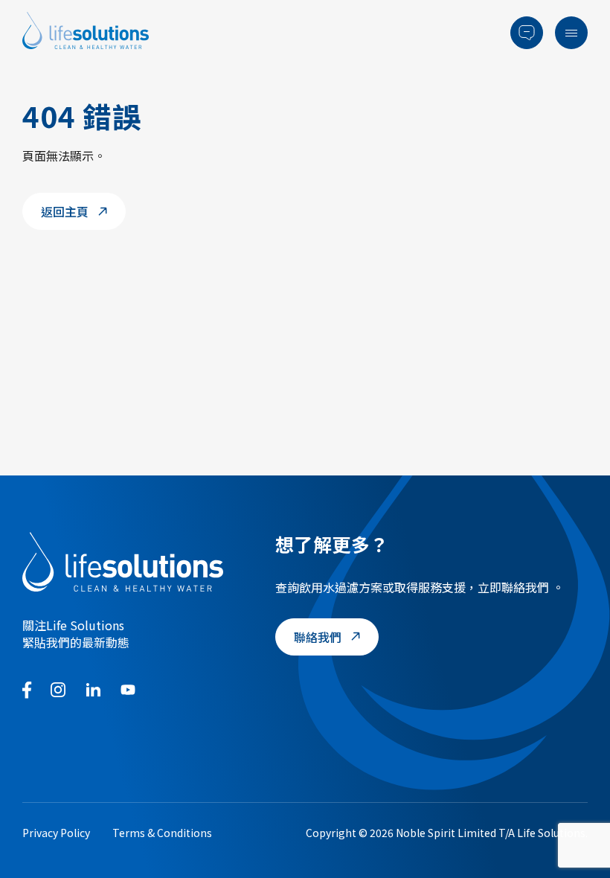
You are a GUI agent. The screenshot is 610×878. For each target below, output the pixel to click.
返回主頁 (65, 211)
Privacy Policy (56, 832)
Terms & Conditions (162, 832)
